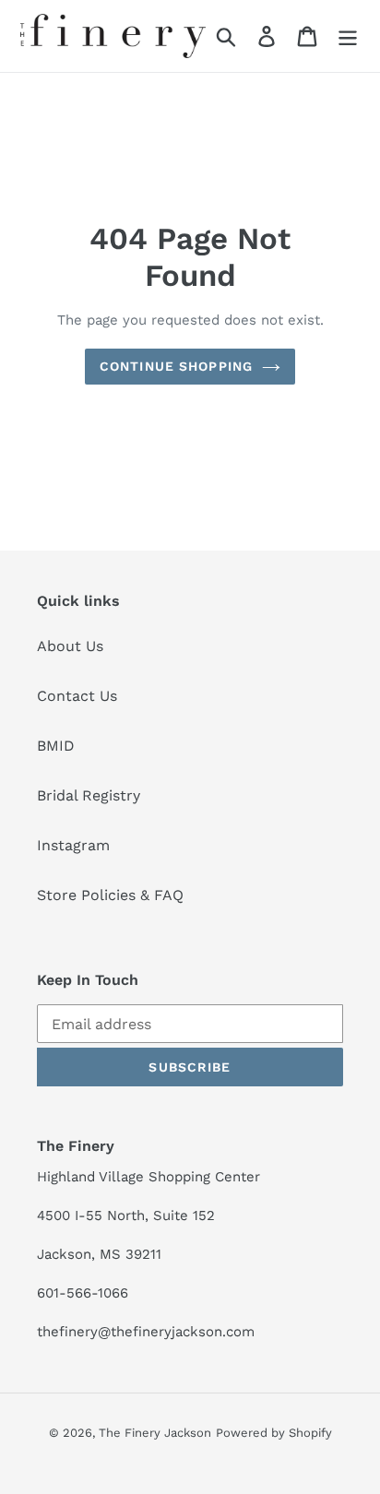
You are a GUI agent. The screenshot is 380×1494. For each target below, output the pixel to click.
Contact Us (77, 696)
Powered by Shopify (274, 1433)
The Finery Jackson (155, 1433)
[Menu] (347, 36)
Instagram (73, 845)
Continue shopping (176, 366)
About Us (70, 646)
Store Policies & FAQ (110, 895)
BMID (56, 745)
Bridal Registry (88, 795)
